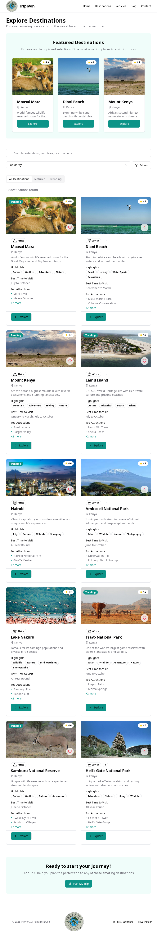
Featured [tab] (39, 179)
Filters (144, 165)
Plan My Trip (81, 883)
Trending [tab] (56, 179)
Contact (146, 6)
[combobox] (68, 164)
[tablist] (35, 179)
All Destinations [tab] (19, 179)
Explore (33, 123)
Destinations (103, 6)
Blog (134, 6)
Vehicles (121, 6)
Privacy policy (145, 921)
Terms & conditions (123, 921)
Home (86, 6)
